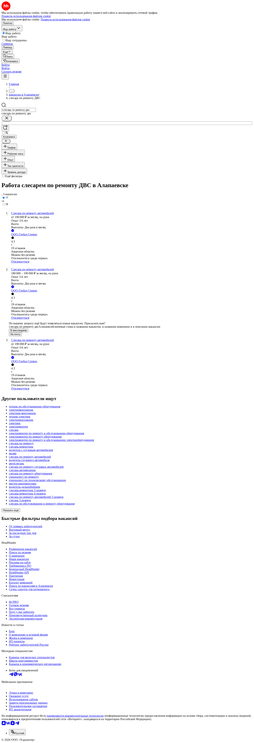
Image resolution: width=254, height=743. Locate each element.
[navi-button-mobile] (5, 76)
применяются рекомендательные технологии (75, 715)
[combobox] (18, 110)
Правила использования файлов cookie (65, 19)
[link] (7, 56)
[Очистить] (6, 118)
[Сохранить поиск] (5, 128)
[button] (5, 64)
